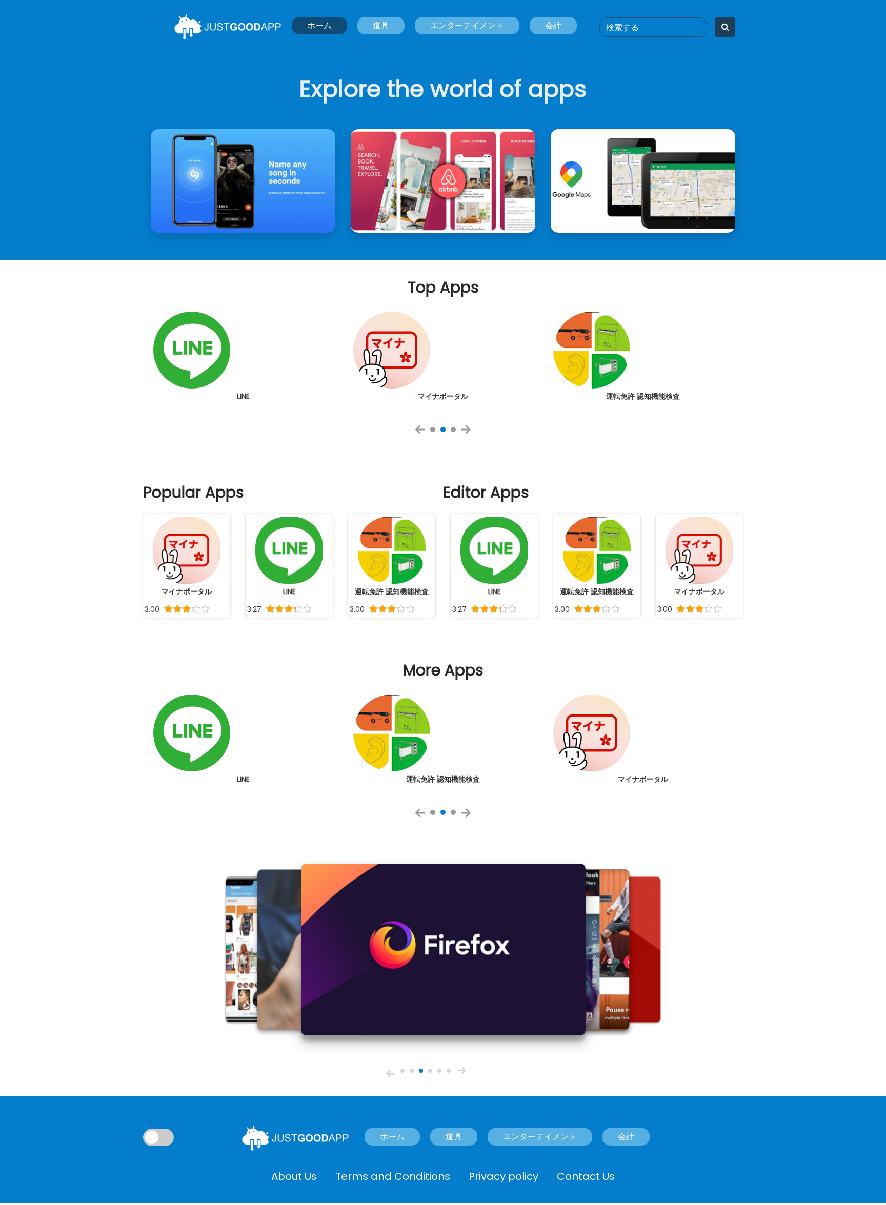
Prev (423, 433)
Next (469, 433)
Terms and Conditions (392, 1176)
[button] (390, 1073)
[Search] (725, 27)
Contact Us (586, 1176)
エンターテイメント (467, 25)
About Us (294, 1176)
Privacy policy (503, 1176)
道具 (381, 25)
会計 (553, 25)
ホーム (319, 25)
